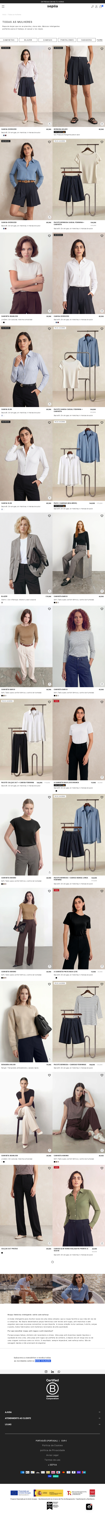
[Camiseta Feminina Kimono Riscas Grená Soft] (78, 1112)
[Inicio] (52, 6)
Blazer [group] (28, 40)
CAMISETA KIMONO (8, 878)
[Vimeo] (52, 1372)
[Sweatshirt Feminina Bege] (26, 1021)
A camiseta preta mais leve (65, 972)
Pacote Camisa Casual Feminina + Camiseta (68, 410)
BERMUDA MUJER (60, 129)
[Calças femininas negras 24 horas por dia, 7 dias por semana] (26, 1205)
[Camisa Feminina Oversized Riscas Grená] (26, 86)
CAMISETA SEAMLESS (9, 316)
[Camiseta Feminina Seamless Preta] (26, 1112)
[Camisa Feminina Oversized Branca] (78, 273)
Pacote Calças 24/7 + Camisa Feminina (17, 782)
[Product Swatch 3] (5, 135)
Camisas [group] (47, 40)
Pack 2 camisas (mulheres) (65, 503)
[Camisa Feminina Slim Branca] (26, 460)
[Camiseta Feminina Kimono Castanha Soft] (26, 928)
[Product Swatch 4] (7, 135)
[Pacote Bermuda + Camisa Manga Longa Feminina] (78, 835)
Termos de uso (52, 1459)
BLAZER (4, 596)
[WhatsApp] (59, 1372)
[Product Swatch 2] (4, 135)
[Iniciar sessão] (96, 6)
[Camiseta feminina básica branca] (78, 739)
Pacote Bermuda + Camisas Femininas (70, 1065)
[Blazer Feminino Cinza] (26, 553)
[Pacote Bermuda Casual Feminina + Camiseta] (78, 179)
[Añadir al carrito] (49, 124)
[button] (92, 6)
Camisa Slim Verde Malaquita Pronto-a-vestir (71, 1250)
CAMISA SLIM (6, 409)
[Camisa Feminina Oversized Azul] (26, 179)
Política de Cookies (52, 1445)
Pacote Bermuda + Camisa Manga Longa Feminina (71, 879)
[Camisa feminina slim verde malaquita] (78, 1205)
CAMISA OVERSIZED (9, 129)
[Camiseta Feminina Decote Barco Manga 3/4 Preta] (78, 553)
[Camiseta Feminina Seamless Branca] (26, 273)
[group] (52, 1)
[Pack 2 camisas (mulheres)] (78, 460)
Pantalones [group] (67, 40)
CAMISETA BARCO (61, 596)
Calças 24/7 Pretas (9, 1249)
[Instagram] (46, 1372)
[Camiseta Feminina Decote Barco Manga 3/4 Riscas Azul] (78, 646)
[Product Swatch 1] (2, 135)
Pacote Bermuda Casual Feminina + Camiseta (69, 223)
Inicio (4, 14)
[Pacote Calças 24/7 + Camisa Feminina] (26, 739)
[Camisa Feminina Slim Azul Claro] (26, 366)
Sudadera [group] (86, 40)
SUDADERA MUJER (8, 1065)
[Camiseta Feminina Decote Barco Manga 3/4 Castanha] (26, 646)
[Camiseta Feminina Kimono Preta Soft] (26, 835)
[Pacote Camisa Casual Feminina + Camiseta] (78, 366)
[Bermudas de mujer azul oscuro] (78, 86)
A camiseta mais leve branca (66, 782)
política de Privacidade (52, 1450)
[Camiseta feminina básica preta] (78, 928)
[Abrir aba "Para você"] (89, 1506)
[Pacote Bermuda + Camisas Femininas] (78, 1021)
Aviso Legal (52, 1455)
